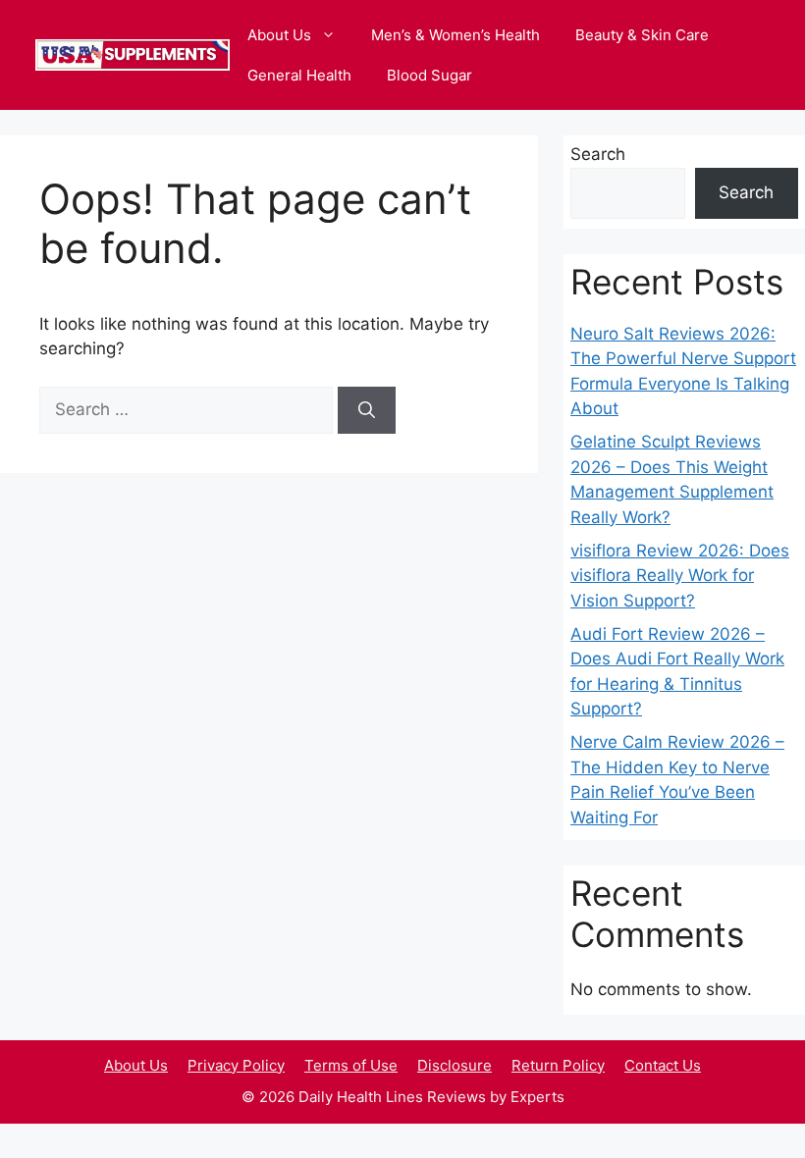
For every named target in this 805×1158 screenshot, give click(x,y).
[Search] (367, 410)
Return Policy (558, 1065)
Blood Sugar (429, 75)
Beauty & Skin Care (642, 35)
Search (597, 154)
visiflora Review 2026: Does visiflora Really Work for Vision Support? (679, 575)
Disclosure (454, 1065)
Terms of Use (351, 1065)
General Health (299, 75)
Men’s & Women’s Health (455, 35)
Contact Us (662, 1065)
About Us (279, 35)
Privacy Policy (236, 1065)
